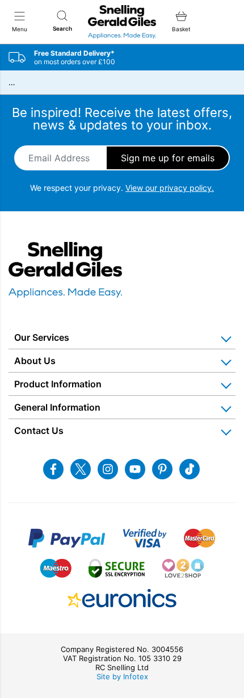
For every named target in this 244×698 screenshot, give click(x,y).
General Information (57, 407)
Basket (181, 29)
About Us (35, 360)
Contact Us (39, 430)
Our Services (41, 337)
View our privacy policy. (169, 188)
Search (62, 28)
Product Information (58, 384)
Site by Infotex (122, 676)
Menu (19, 29)
